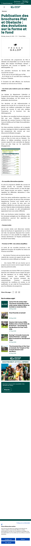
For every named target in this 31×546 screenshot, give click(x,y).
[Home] (15, 7)
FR (27, 2)
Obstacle (4, 11)
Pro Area (25, 1)
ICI (12, 67)
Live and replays (20, 3)
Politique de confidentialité (23, 523)
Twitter (16, 292)
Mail (19, 292)
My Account (17, 1)
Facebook (13, 292)
